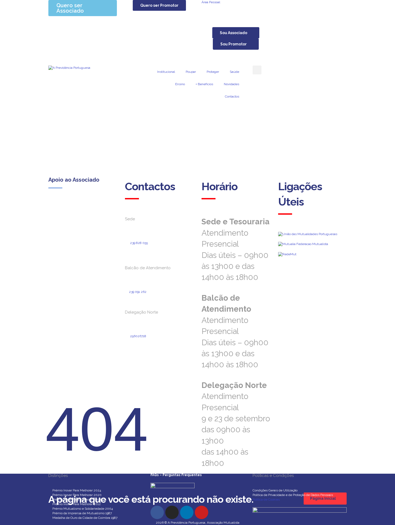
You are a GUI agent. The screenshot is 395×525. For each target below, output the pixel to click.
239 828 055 (139, 243)
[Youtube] (201, 512)
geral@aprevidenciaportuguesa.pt (154, 252)
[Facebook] (157, 512)
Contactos (232, 96)
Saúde (234, 72)
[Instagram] (172, 512)
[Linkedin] (186, 512)
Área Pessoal (211, 2)
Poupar (191, 72)
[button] (159, 5)
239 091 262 (137, 292)
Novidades (231, 84)
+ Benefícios (204, 84)
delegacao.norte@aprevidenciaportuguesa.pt (157, 350)
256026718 (138, 336)
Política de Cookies (266, 499)
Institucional (166, 72)
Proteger (213, 72)
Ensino (180, 84)
